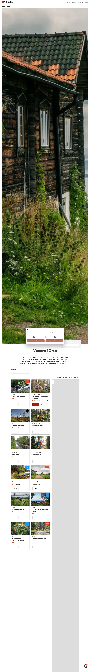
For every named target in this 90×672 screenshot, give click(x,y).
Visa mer (15, 404)
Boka (36, 404)
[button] (53, 381)
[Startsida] (7, 2)
